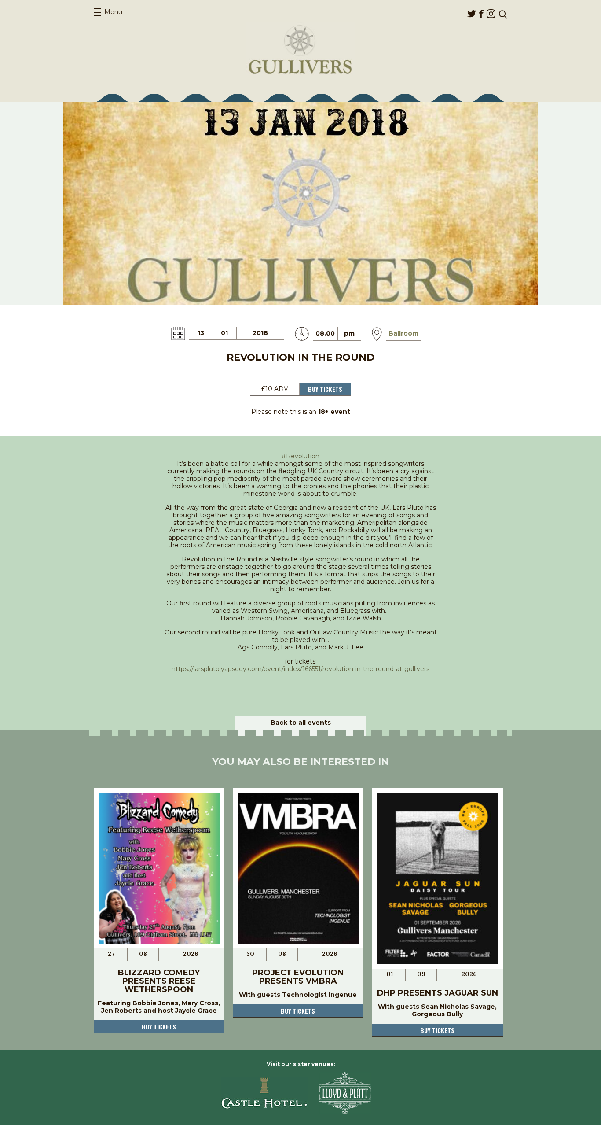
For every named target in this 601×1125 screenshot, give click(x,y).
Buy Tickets (325, 389)
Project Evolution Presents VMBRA (298, 977)
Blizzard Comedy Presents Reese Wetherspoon (159, 981)
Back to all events (301, 723)
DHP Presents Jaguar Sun (437, 993)
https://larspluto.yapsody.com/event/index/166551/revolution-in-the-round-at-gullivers (300, 669)
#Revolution (300, 456)
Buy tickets (159, 1026)
